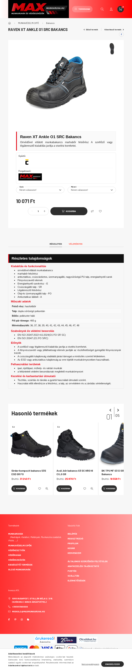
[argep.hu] (66, 639)
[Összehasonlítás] (92, 211)
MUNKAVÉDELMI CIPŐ (28, 23)
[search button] (102, 9)
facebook (9, 619)
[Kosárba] (19, 488)
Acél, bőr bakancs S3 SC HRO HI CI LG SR (75, 472)
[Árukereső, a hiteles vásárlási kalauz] (99, 648)
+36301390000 (20, 606)
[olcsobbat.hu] (87, 639)
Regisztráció (75, 538)
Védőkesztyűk (16, 550)
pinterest (15, 619)
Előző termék (92, 29)
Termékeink (84, 9)
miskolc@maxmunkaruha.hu (28, 611)
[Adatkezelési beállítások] (28, 619)
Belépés (72, 533)
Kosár (71, 548)
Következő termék (113, 29)
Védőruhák (14, 555)
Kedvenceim (74, 553)
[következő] (117, 410)
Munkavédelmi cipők (20, 545)
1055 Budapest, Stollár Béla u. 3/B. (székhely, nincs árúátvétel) (32, 600)
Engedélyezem (112, 664)
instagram (22, 619)
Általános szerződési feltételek (88, 561)
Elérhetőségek (76, 580)
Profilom (73, 543)
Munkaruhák (15, 533)
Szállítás (73, 575)
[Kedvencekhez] (100, 211)
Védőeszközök (16, 559)
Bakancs (50, 23)
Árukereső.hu (45, 642)
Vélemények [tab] (76, 243)
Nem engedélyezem (90, 664)
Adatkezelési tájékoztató (83, 566)
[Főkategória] (9, 23)
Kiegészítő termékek (20, 564)
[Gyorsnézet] (47, 488)
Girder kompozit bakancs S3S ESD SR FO (28, 472)
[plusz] (44, 211)
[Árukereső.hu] (45, 638)
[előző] (111, 410)
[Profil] (111, 9)
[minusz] (32, 211)
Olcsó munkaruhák (19, 569)
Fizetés (72, 571)
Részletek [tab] (56, 243)
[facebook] (121, 34)
